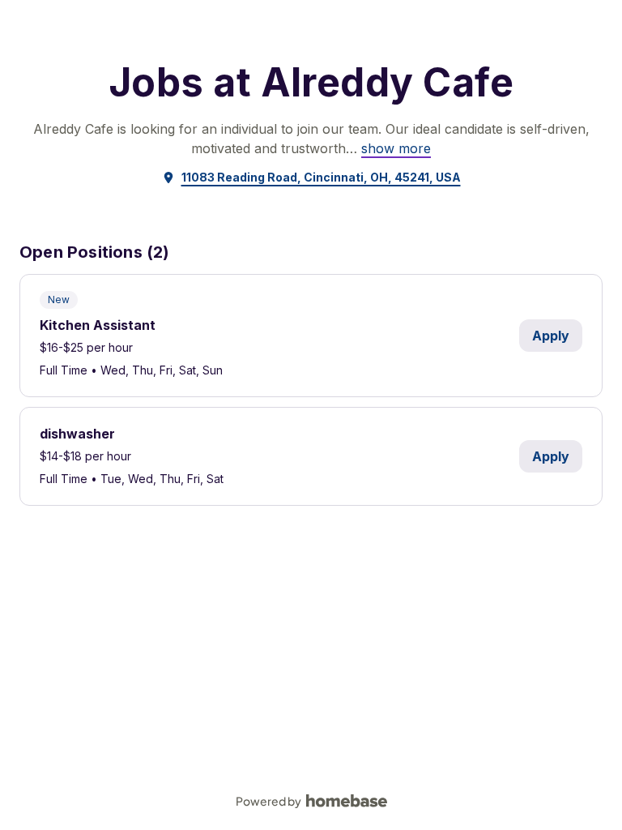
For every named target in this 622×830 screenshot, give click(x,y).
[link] (396, 148)
